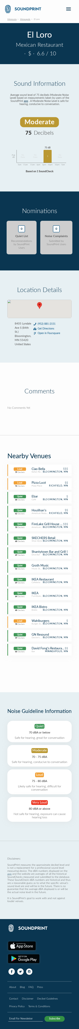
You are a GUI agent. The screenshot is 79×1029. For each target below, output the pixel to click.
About (12, 987)
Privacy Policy (17, 1006)
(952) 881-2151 (46, 324)
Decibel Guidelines (47, 998)
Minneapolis (25, 19)
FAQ (30, 987)
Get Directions (46, 328)
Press (40, 987)
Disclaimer (27, 998)
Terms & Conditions (39, 1006)
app (26, 101)
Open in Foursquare (49, 333)
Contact (13, 998)
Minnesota (12, 19)
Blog (22, 987)
